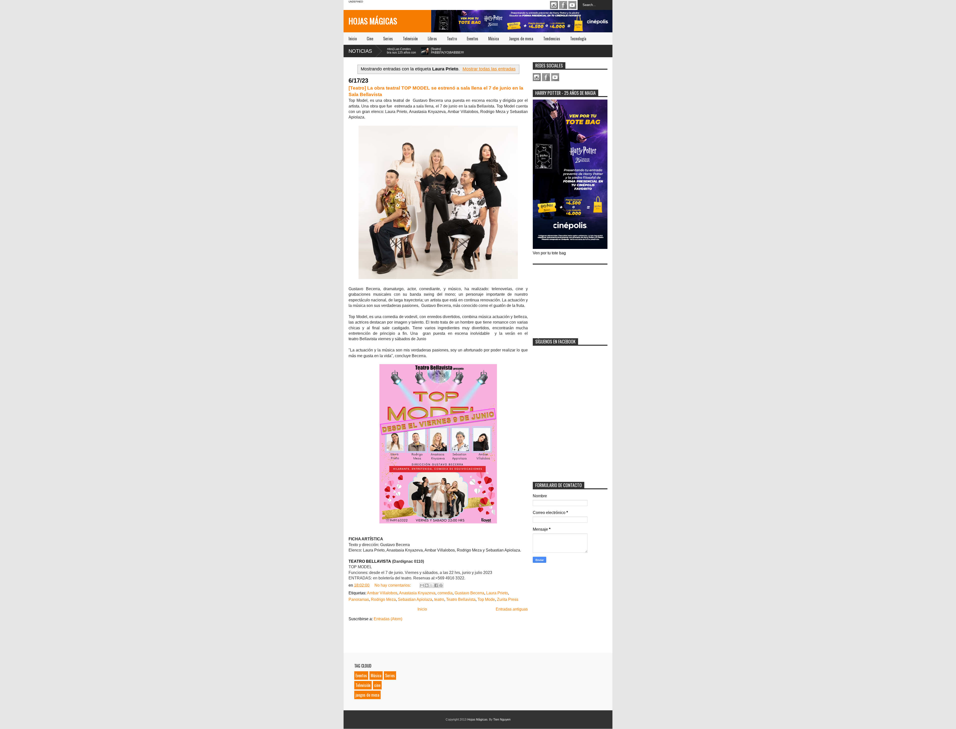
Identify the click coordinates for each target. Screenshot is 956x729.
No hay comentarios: (393, 585)
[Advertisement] (570, 298)
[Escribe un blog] (426, 585)
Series (388, 39)
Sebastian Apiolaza (415, 599)
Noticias (360, 51)
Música (493, 39)
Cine (370, 39)
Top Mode (486, 599)
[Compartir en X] (431, 585)
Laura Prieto (497, 593)
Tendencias (551, 39)
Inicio (353, 39)
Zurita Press (507, 599)
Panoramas (359, 599)
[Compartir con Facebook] (436, 585)
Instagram (554, 5)
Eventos (472, 39)
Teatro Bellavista (461, 599)
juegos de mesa (367, 695)
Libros (432, 39)
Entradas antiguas (512, 609)
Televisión (410, 39)
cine (377, 685)
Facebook (563, 5)
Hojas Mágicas (373, 21)
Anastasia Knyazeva (417, 593)
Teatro (452, 39)
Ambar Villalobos (382, 593)
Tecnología (578, 39)
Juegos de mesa (521, 39)
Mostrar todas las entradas (489, 68)
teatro (439, 599)
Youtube (572, 5)
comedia (445, 593)
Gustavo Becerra (469, 593)
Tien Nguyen (502, 719)
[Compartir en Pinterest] (440, 585)
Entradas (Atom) (388, 619)
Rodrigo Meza (383, 599)
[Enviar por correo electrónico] (421, 585)
